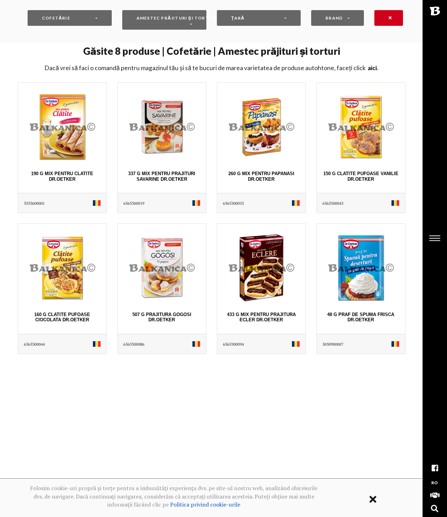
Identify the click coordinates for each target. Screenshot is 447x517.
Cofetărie (56, 18)
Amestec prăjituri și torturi (171, 18)
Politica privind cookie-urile (205, 504)
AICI (372, 68)
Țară (238, 18)
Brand (334, 18)
